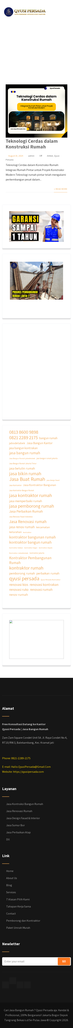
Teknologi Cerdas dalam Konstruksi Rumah (32, 144)
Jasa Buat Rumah (27, 479)
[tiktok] (12, 980)
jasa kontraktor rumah (30, 495)
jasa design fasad (53, 480)
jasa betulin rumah (22, 468)
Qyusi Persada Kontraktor (50, 579)
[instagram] (20, 985)
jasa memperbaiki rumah (25, 501)
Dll (8, 839)
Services (11, 892)
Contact (11, 913)
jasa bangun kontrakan (23, 448)
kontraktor (27, 532)
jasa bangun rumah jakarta (47, 458)
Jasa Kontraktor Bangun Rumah (21, 490)
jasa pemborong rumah (31, 506)
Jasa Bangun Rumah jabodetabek (22, 458)
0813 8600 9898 (23, 432)
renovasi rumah (41, 589)
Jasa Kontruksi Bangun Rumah (24, 804)
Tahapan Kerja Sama (18, 906)
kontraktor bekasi (16, 547)
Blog (9, 885)
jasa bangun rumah (24, 453)
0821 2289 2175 (23, 437)
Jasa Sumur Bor (15, 825)
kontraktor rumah (26, 567)
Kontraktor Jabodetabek (18, 553)
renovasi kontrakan (44, 584)
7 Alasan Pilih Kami (18, 899)
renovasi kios (18, 584)
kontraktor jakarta (37, 553)
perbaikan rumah (47, 573)
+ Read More (60, 188)
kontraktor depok (45, 547)
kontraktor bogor (30, 547)
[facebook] (5, 985)
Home (9, 871)
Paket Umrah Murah (18, 928)
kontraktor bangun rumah (30, 542)
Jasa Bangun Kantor (39, 443)
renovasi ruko (19, 589)
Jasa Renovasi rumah (28, 521)
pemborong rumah (22, 573)
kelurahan (15, 532)
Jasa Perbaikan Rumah (26, 511)
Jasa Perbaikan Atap (18, 832)
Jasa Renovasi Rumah (19, 811)
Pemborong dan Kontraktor (23, 921)
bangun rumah (48, 438)
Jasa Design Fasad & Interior (23, 818)
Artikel (50, 155)
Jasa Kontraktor (15, 485)
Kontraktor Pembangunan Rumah (30, 560)
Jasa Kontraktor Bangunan (39, 485)
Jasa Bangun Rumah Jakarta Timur (22, 463)
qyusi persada (24, 578)
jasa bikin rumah (25, 473)
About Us (11, 878)
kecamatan (43, 527)
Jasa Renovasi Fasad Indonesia (21, 516)
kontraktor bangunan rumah (32, 537)
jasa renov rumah (22, 527)
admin (31, 155)
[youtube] (27, 985)
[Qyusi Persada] (24, 11)
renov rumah (18, 594)
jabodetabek (17, 443)
